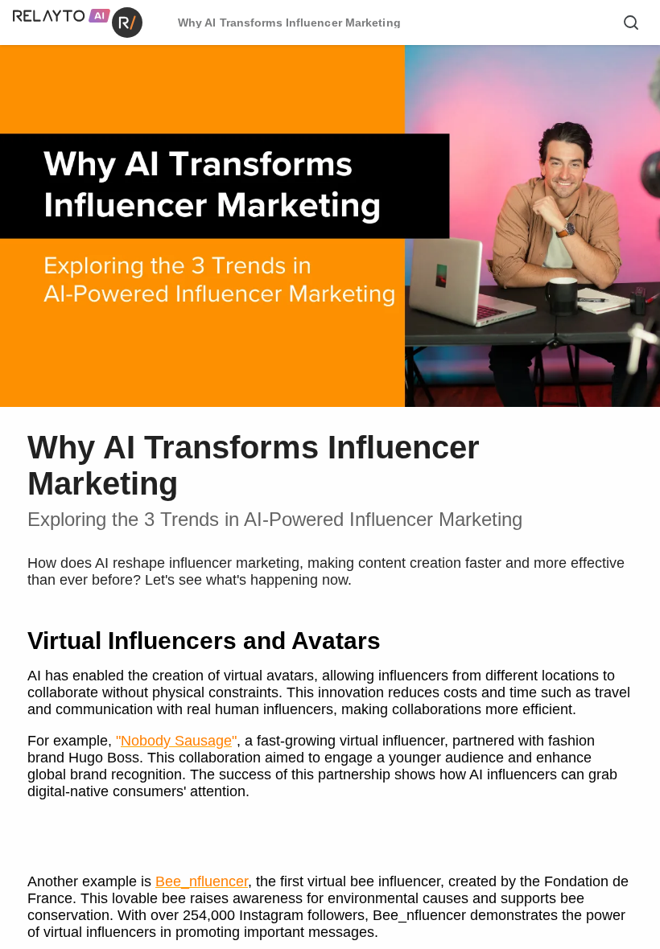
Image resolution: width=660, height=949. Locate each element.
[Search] (631, 22)
